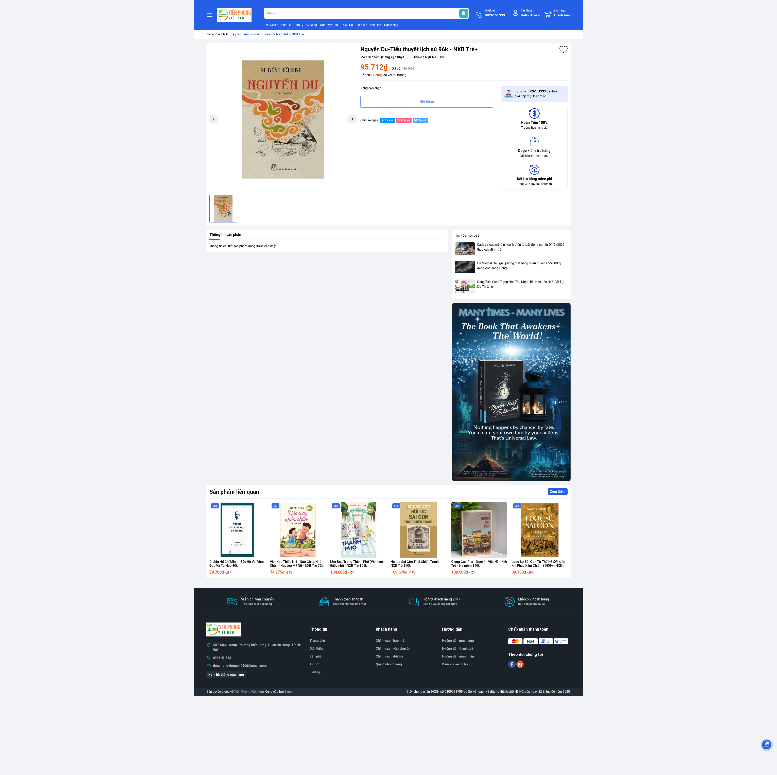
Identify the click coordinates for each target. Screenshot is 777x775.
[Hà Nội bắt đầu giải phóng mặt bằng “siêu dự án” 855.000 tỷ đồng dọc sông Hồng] (465, 268)
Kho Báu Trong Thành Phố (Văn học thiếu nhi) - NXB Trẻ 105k (356, 563)
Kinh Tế (286, 25)
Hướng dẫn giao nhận (458, 656)
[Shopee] (520, 664)
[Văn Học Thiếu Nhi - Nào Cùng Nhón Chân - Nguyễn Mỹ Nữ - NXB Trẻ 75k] (298, 530)
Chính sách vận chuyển (393, 648)
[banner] (511, 392)
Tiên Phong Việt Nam (249, 691)
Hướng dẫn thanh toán (458, 648)
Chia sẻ (389, 120)
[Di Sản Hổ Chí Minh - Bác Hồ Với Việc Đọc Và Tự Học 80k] (237, 530)
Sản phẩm (317, 656)
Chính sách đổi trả (389, 656)
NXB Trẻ (228, 34)
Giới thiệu (317, 648)
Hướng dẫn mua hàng (458, 641)
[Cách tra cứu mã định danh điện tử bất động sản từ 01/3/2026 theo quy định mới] (465, 249)
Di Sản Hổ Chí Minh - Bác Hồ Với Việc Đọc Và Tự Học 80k (236, 563)
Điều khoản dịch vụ (456, 664)
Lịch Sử (362, 25)
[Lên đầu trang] (767, 756)
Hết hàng (426, 102)
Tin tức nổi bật (467, 235)
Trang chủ (213, 34)
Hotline (495, 12)
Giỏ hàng (560, 12)
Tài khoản (530, 12)
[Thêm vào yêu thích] (563, 49)
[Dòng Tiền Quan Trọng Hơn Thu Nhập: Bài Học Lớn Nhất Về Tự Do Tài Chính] (465, 287)
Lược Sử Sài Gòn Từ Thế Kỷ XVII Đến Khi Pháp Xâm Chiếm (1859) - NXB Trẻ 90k (538, 565)
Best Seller (271, 25)
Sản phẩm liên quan (234, 491)
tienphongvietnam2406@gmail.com (240, 666)
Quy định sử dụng (389, 664)
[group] (282, 119)
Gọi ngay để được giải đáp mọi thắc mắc (536, 93)
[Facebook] (512, 664)
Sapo (288, 691)
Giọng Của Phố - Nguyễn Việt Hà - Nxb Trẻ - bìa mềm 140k (479, 563)
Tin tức (315, 664)
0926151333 (222, 658)
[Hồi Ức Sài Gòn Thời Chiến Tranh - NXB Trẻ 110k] (419, 530)
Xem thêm (558, 491)
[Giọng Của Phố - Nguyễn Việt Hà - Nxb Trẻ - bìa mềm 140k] (479, 530)
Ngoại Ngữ (391, 25)
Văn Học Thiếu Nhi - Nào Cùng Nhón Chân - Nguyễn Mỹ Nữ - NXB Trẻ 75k (296, 563)
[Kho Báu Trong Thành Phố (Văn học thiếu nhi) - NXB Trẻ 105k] (358, 530)
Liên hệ (315, 672)
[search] (463, 13)
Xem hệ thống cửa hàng (226, 675)
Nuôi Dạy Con (329, 25)
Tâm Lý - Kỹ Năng (305, 25)
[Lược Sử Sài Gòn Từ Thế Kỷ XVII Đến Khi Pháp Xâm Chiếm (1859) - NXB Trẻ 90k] (540, 530)
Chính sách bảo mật (390, 641)
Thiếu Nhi (347, 25)
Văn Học (375, 25)
